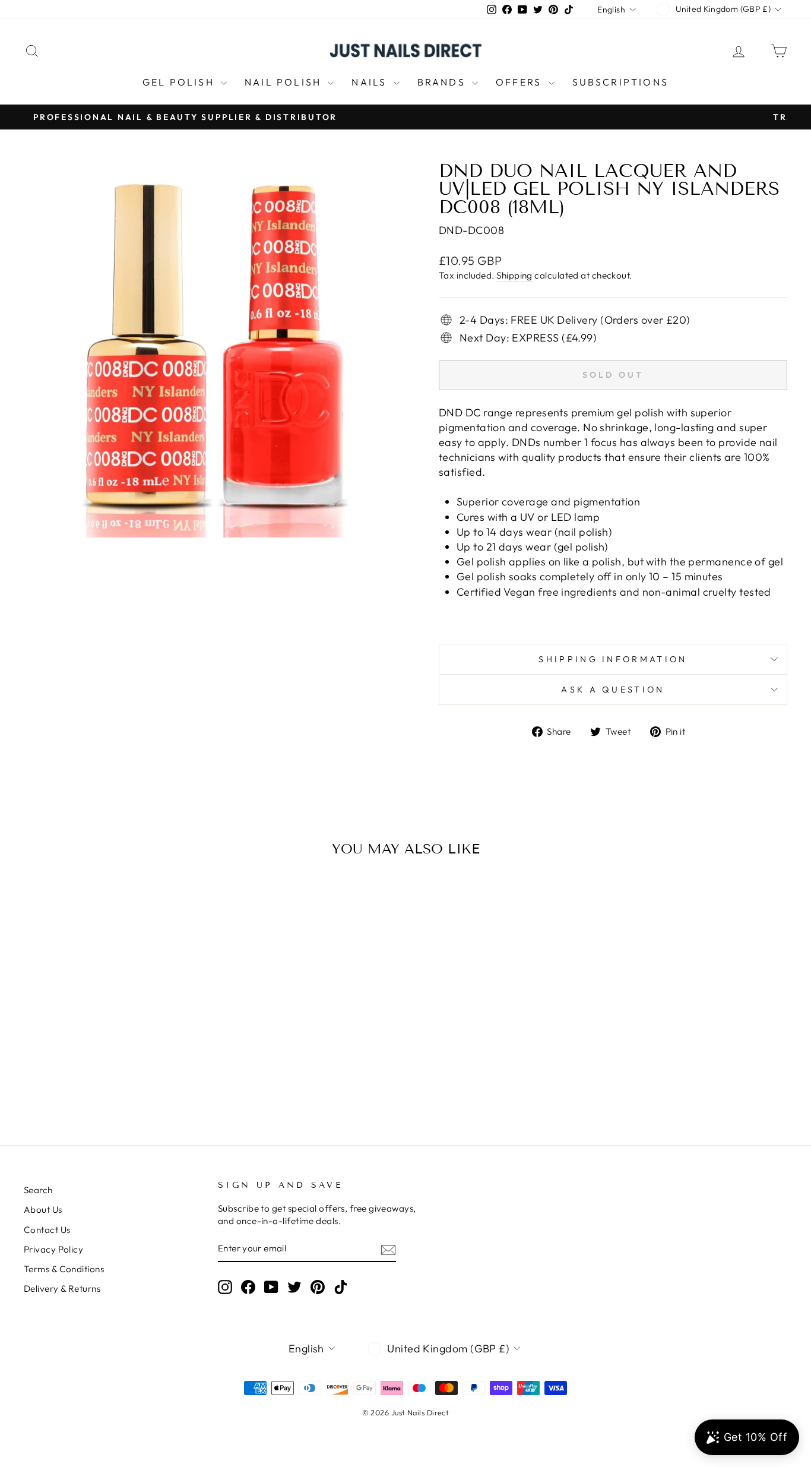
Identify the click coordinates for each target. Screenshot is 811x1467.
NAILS (370, 82)
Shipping (514, 275)
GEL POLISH (180, 82)
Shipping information (612, 659)
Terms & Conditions (64, 1269)
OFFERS (520, 82)
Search (38, 1190)
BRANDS (443, 82)
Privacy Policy (53, 1249)
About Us (43, 1209)
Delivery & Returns (62, 1288)
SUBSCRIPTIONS (620, 82)
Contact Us (47, 1229)
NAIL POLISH (285, 82)
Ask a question (612, 689)
